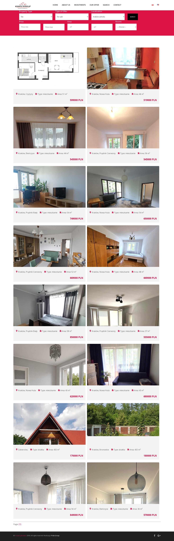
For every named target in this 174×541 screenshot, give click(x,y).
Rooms (118, 21)
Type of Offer (61, 11)
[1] (20, 524)
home (55, 5)
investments (80, 5)
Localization (96, 11)
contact (117, 5)
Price (21, 21)
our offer (94, 5)
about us (66, 5)
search (106, 5)
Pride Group (55, 536)
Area (69, 21)
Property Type (25, 11)
